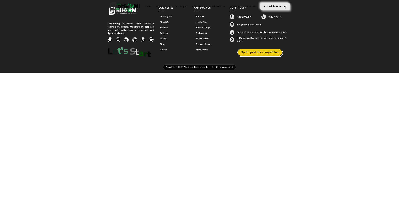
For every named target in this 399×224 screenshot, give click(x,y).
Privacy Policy (202, 38)
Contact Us (249, 6)
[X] (118, 39)
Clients (163, 38)
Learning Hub (166, 16)
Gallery (163, 49)
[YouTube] (151, 39)
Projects (164, 33)
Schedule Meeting (275, 6)
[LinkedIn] (126, 39)
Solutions (197, 6)
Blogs (162, 44)
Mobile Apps (201, 22)
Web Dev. (200, 16)
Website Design (203, 27)
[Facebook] (110, 39)
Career (235, 6)
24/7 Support (202, 49)
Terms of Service (204, 44)
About (148, 6)
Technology (201, 33)
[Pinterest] (143, 39)
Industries (216, 6)
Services (161, 6)
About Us (164, 22)
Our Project (181, 6)
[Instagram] (134, 39)
